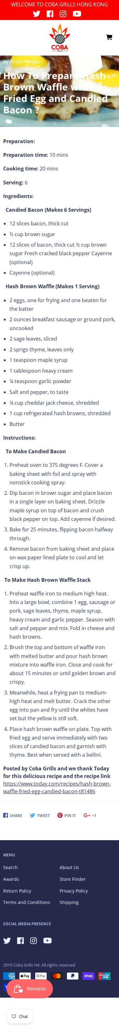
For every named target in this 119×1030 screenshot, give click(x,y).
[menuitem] (109, 37)
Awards (11, 879)
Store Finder (73, 879)
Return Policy (17, 891)
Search (10, 867)
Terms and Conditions (26, 902)
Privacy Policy (74, 891)
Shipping (69, 902)
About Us (69, 867)
